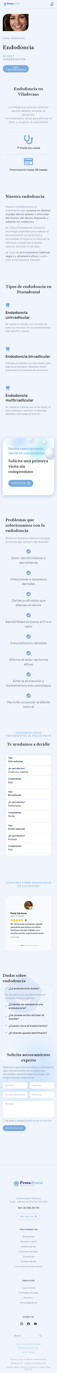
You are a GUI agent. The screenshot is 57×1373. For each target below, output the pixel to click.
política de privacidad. (39, 1120)
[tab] (28, 988)
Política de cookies (28, 1348)
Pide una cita (27, 1217)
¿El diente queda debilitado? (28, 1033)
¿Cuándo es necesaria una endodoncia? (26, 1006)
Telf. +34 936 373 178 (28, 1208)
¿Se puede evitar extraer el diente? (26, 1017)
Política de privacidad (29, 1344)
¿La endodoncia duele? (24, 988)
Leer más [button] (15, 937)
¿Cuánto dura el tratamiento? (28, 1025)
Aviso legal (28, 1352)
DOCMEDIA (33, 1367)
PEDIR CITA (19, 483)
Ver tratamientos (16, 68)
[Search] (41, 1336)
